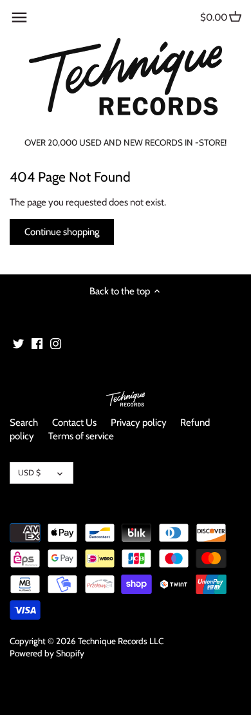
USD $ (29, 472)
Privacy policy (139, 422)
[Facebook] (37, 343)
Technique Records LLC (120, 641)
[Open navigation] (19, 17)
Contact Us (74, 422)
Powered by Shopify (47, 653)
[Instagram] (55, 343)
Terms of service (81, 436)
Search (24, 422)
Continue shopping (61, 232)
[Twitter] (18, 343)
